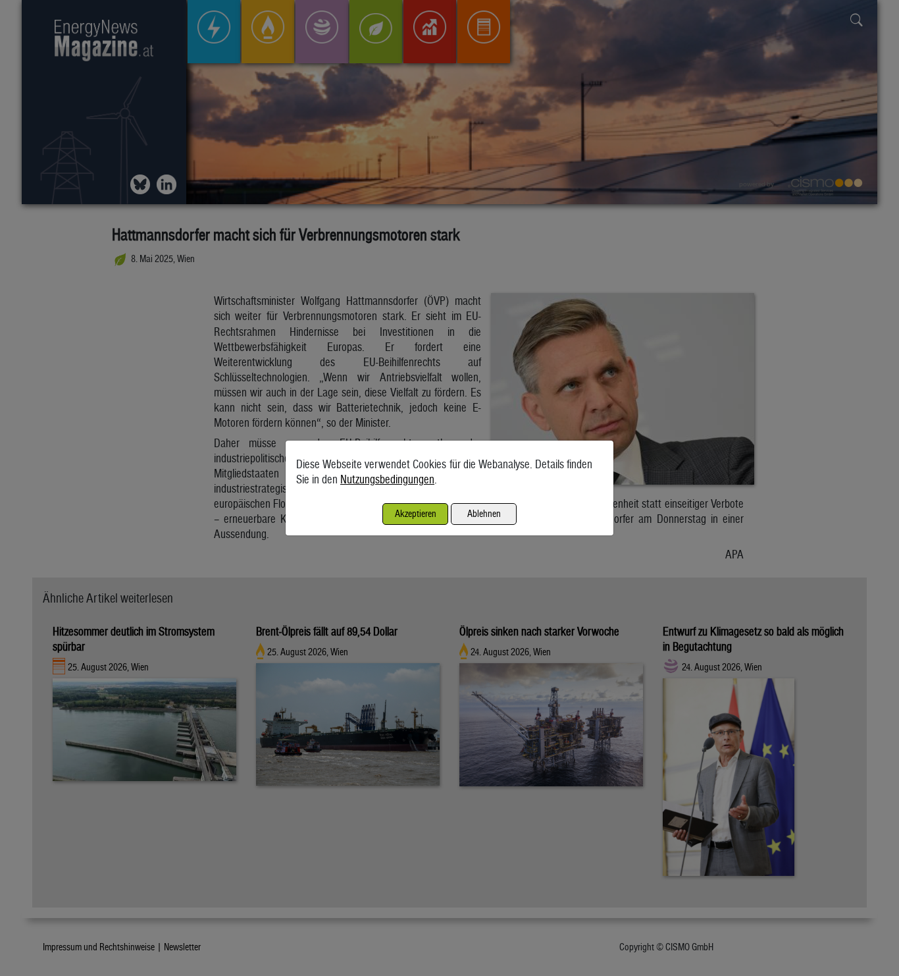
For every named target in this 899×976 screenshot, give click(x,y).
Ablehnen (484, 513)
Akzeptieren (415, 513)
